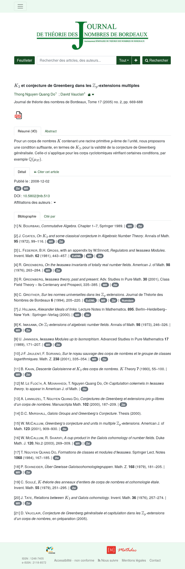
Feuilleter (24, 60)
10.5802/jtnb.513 (36, 195)
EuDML (76, 256)
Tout (122, 60)
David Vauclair (72, 94)
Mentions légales (134, 560)
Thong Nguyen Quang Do (34, 94)
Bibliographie (27, 216)
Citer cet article (48, 171)
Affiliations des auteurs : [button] (33, 202)
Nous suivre (109, 560)
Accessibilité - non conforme (74, 560)
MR (26, 188)
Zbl (18, 188)
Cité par (49, 216)
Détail (22, 171)
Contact (155, 560)
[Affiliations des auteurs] (91, 94)
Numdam (128, 300)
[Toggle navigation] (20, 6)
